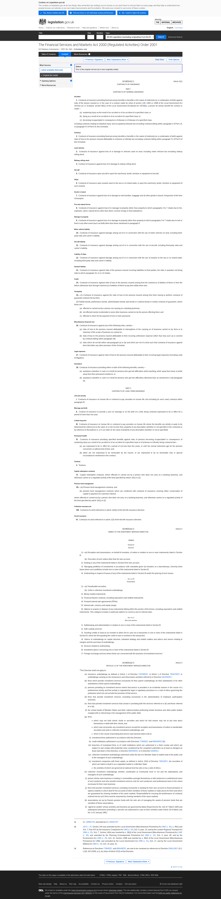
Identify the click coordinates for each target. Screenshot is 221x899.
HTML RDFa (145, 875)
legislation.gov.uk (57, 19)
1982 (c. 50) (128, 830)
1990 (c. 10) (150, 835)
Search (161, 37)
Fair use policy (130, 884)
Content (64, 54)
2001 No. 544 (66, 49)
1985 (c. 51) (144, 841)
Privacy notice (107, 884)
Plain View (159, 60)
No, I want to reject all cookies (134, 13)
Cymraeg (178, 28)
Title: (41, 33)
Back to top (177, 867)
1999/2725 (90, 822)
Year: (89, 33)
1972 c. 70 (87, 827)
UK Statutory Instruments (49, 49)
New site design (45, 884)
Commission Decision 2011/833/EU (77, 893)
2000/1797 (113, 822)
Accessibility (84, 884)
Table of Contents (48, 54)
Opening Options (47, 81)
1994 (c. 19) (97, 844)
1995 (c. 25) (102, 838)
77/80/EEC (107, 848)
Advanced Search (175, 37)
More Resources (80, 54)
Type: (108, 33)
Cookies (119, 884)
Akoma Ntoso (133, 875)
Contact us (95, 884)
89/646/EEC (121, 848)
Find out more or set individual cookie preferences (93, 13)
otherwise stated (115, 890)
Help (55, 884)
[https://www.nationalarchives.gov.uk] (168, 20)
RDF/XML (154, 875)
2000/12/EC (173, 848)
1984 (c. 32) (88, 832)
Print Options (174, 60)
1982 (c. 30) (167, 827)
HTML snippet (111, 875)
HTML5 (102, 875)
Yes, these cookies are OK (53, 13)
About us (63, 884)
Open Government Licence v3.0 (84, 890)
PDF (120, 875)
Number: (100, 33)
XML (125, 875)
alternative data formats (80, 875)
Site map (72, 884)
